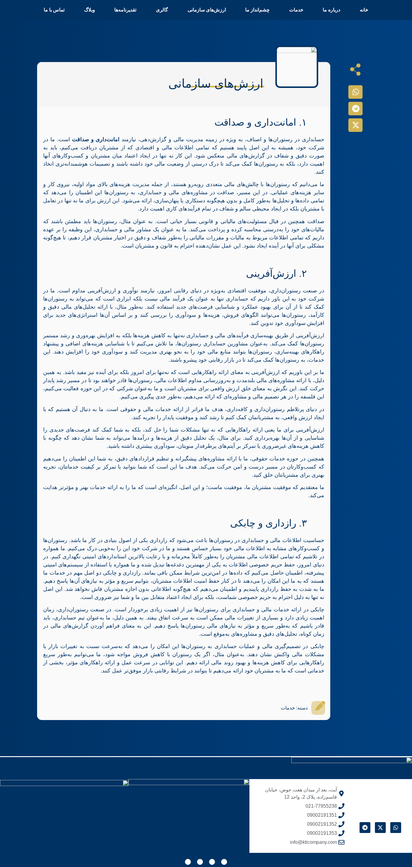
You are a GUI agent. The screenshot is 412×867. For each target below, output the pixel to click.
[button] (355, 92)
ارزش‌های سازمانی (207, 9)
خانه (364, 9)
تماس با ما (54, 9)
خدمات (296, 9)
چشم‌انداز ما (257, 9)
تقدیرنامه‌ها (125, 9)
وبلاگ (89, 9)
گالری (162, 9)
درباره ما (331, 9)
